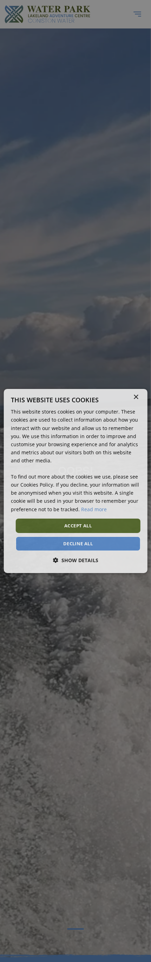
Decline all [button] (78, 543)
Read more (94, 509)
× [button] (135, 397)
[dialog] (75, 481)
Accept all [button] (78, 525)
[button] (75, 560)
